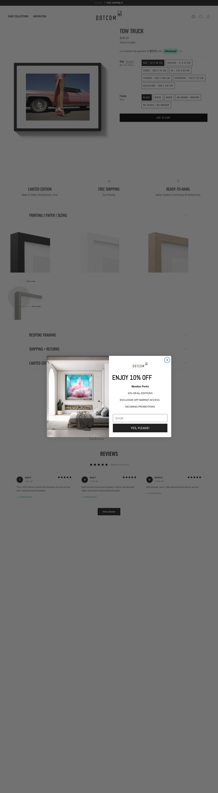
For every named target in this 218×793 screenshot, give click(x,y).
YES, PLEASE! (140, 428)
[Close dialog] (167, 360)
